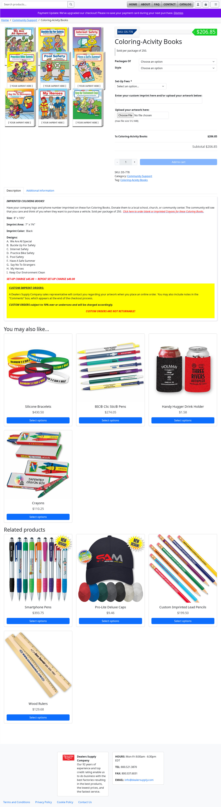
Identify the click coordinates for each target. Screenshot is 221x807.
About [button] (145, 4)
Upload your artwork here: (132, 110)
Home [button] (133, 4)
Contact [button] (170, 4)
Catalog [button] (185, 4)
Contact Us (85, 802)
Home (5, 20)
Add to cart (178, 162)
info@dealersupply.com (139, 780)
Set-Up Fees (123, 81)
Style (118, 67)
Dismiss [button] (178, 13)
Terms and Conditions (16, 802)
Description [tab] (14, 190)
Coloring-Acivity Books (134, 180)
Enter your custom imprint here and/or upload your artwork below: (158, 95)
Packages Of (123, 61)
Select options (38, 420)
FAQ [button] (157, 4)
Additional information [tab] (40, 190)
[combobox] (35, 4)
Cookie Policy (65, 802)
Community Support (24, 20)
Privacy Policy (43, 802)
